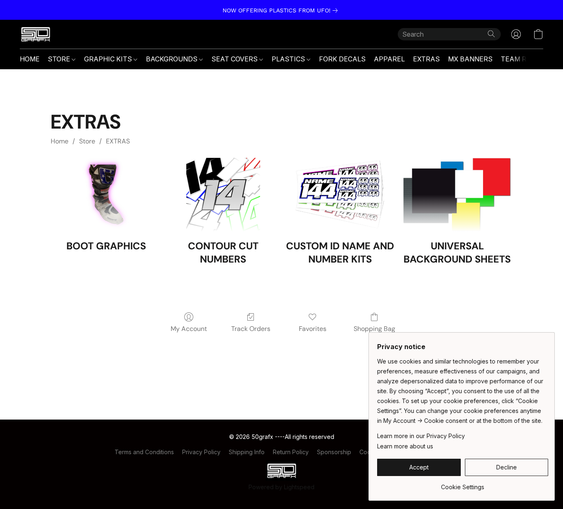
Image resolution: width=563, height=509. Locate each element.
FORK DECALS (342, 59)
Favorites (312, 328)
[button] (36, 34)
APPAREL (389, 59)
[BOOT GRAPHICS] (106, 195)
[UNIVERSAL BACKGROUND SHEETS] (457, 195)
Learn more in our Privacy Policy (421, 435)
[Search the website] (491, 34)
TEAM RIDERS (524, 59)
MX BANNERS (470, 59)
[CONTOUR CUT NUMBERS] (223, 195)
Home (59, 141)
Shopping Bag (374, 328)
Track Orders (250, 328)
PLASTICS (289, 59)
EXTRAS (426, 59)
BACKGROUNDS (172, 59)
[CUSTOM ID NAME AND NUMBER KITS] (340, 195)
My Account (189, 328)
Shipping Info (247, 451)
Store (87, 141)
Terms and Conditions (144, 451)
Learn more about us (405, 446)
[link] (282, 10)
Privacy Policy (201, 451)
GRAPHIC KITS (109, 59)
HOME (30, 59)
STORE (60, 59)
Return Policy (291, 451)
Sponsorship (334, 451)
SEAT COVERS (235, 59)
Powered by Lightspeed (281, 486)
